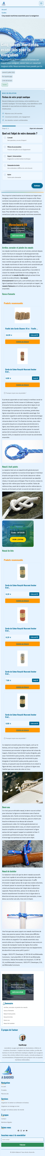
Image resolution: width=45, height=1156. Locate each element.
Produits (4, 1090)
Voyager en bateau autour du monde (12, 1110)
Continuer (37, 185)
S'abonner (22, 1145)
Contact (3, 1119)
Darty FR (35, 378)
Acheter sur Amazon (22, 342)
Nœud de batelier (9, 1023)
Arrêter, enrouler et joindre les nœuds (16, 1007)
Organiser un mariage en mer (10, 1106)
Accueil (4, 9)
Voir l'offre (17, 539)
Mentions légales (6, 1122)
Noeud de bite (8, 1017)
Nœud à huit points (9, 1014)
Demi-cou (7, 1020)
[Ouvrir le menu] (41, 3)
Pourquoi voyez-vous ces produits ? (15, 393)
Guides (4, 13)
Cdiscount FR (34, 335)
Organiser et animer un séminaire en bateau (15, 1103)
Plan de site (5, 1094)
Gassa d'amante (9, 1010)
